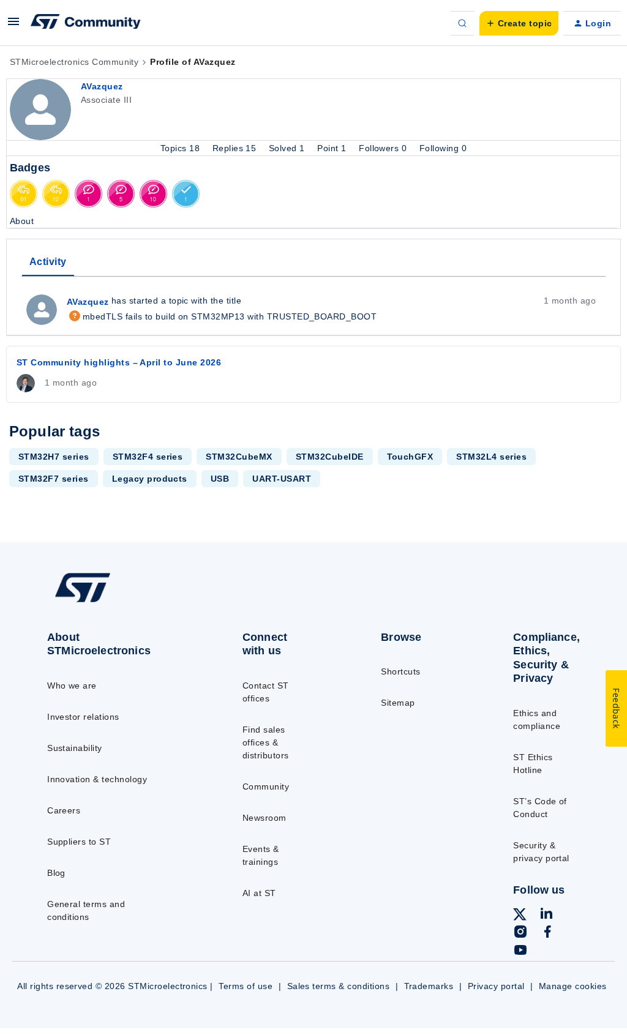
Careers (63, 810)
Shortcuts (400, 671)
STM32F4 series (148, 456)
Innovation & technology (97, 779)
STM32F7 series (53, 479)
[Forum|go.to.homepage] (86, 23)
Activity (48, 261)
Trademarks (429, 986)
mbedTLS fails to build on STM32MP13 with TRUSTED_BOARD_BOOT (222, 316)
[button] (13, 26)
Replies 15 (235, 148)
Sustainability (74, 748)
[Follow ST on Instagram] (520, 933)
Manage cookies (573, 986)
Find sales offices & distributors (265, 742)
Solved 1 (288, 148)
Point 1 (333, 148)
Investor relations (83, 717)
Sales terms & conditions (338, 986)
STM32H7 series (53, 456)
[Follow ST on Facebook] (547, 933)
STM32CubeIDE (330, 456)
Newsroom (264, 818)
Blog (56, 873)
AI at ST (259, 893)
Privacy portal (496, 986)
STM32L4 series (491, 456)
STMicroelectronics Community (74, 62)
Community (265, 786)
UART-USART (281, 479)
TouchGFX (410, 456)
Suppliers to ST (79, 841)
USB (220, 479)
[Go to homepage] (110, 601)
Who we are (72, 685)
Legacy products (149, 479)
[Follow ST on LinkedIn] (546, 915)
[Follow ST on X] (520, 916)
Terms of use (245, 986)
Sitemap (398, 703)
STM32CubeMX (239, 456)
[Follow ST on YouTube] (520, 952)
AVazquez (102, 86)
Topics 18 (181, 148)
